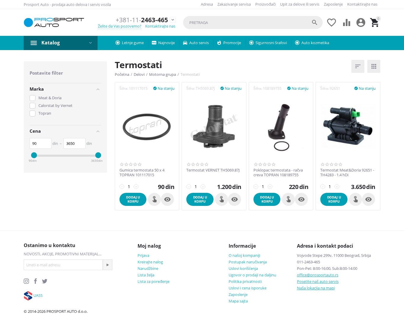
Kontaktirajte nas (362, 4)
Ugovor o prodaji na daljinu (252, 275)
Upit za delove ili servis (299, 4)
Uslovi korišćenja (243, 268)
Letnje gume (133, 42)
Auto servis (199, 42)
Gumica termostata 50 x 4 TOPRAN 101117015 (141, 172)
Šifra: (123, 88)
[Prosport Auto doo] (54, 22)
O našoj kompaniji (244, 255)
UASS (38, 295)
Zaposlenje (333, 4)
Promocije (232, 42)
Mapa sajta (238, 301)
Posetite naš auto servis (318, 281)
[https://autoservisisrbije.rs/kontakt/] (28, 295)
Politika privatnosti (245, 281)
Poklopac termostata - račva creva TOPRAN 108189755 (278, 172)
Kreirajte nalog (150, 262)
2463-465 (142, 20)
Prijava (143, 255)
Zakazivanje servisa (234, 4)
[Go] (107, 265)
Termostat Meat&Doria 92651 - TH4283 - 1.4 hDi (347, 172)
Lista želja (146, 275)
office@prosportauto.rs (317, 275)
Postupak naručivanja (248, 262)
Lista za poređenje (153, 281)
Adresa (207, 4)
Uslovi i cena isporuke (247, 288)
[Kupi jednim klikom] (154, 199)
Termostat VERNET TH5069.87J (213, 170)
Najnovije (166, 42)
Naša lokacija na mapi (316, 288)
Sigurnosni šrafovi (271, 42)
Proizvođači (265, 4)
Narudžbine (148, 268)
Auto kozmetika (315, 42)
